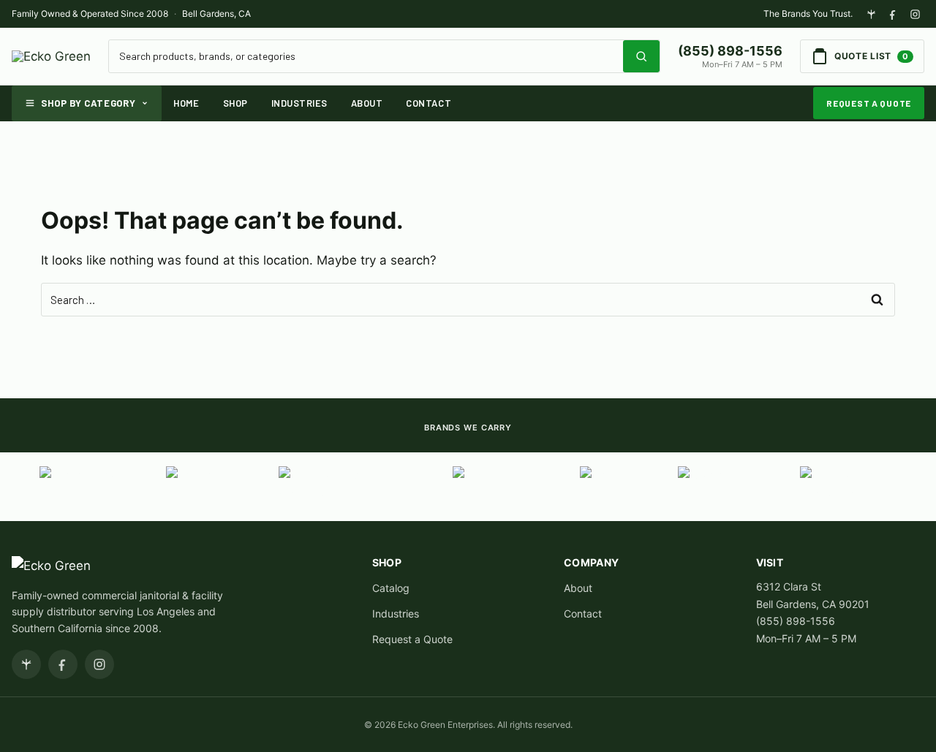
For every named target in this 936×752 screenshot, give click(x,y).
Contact (428, 103)
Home (186, 103)
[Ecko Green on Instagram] (914, 13)
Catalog (391, 588)
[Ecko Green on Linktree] (870, 13)
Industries (299, 103)
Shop (235, 103)
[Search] (641, 56)
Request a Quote (868, 103)
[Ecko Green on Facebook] (892, 13)
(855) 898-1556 (730, 50)
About (367, 103)
